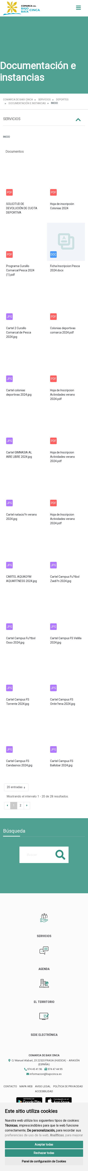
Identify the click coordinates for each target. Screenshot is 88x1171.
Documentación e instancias (27, 103)
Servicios (44, 99)
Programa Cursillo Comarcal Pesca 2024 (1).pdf (20, 270)
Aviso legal (43, 1086)
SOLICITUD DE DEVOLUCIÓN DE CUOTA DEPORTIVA (21, 208)
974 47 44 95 (54, 1069)
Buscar (60, 855)
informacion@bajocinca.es (45, 1074)
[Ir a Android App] (29, 1100)
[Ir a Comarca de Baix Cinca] (21, 8)
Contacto (10, 1086)
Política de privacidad (68, 1086)
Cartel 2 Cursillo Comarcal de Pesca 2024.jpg (18, 332)
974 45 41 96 (34, 1069)
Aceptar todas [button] (44, 1144)
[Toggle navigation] (78, 9)
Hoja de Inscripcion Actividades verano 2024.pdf (62, 395)
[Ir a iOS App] (58, 1100)
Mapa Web (26, 1086)
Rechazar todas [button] (44, 1153)
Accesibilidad (44, 1091)
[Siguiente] (27, 805)
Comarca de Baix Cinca (18, 99)
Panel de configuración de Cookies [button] (44, 1161)
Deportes (62, 99)
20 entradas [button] (15, 787)
